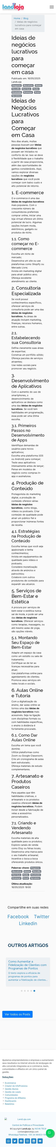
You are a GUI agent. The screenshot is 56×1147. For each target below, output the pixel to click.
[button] (22, 991)
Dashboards (10, 1101)
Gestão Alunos (11, 1089)
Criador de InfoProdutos (16, 1086)
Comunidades (11, 1095)
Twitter (41, 916)
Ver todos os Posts (17, 1014)
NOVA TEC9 (40, 1128)
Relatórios (9, 1104)
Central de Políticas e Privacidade (28, 1125)
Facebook (18, 916)
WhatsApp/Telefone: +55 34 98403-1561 (28, 1134)
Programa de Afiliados (15, 1098)
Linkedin (28, 923)
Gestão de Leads (13, 1092)
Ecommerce (10, 1083)
